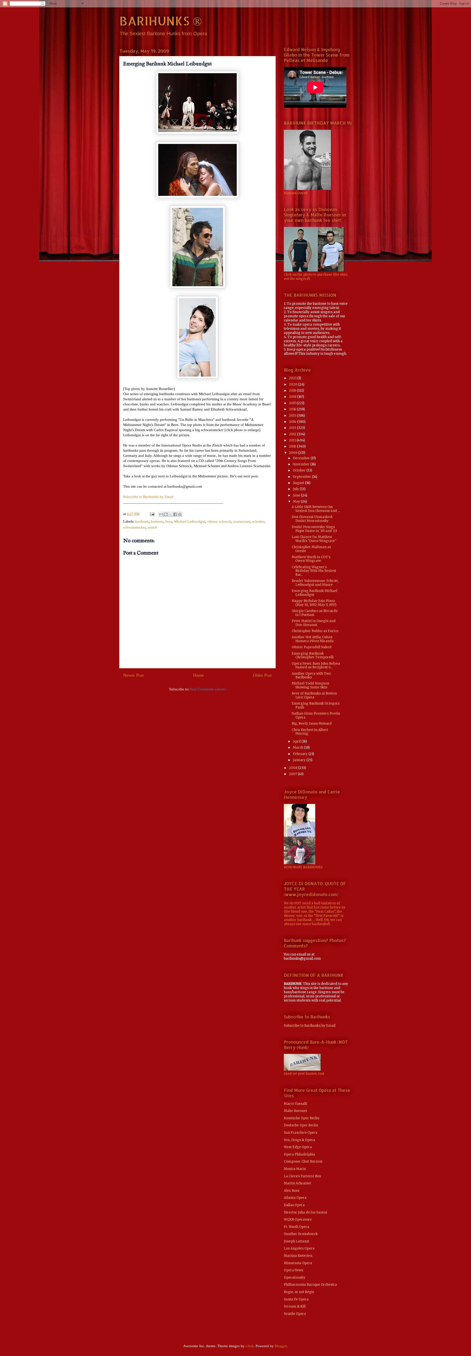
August (299, 483)
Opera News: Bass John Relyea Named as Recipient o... (316, 665)
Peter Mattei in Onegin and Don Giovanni (314, 623)
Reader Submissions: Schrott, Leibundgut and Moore (315, 583)
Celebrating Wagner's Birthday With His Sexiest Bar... (314, 571)
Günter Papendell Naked (311, 647)
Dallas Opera (294, 1205)
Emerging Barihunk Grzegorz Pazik (316, 705)
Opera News (293, 1270)
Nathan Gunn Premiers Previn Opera (316, 715)
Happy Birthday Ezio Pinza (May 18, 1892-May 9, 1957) (314, 603)
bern (168, 521)
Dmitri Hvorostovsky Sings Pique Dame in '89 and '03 (314, 529)
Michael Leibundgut (189, 521)
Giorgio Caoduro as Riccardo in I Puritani (315, 613)
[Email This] (161, 514)
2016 (293, 409)
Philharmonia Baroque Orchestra (310, 1285)
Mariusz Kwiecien (298, 1256)
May (297, 501)
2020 (293, 384)
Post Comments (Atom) (208, 689)
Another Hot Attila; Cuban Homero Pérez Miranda (313, 639)
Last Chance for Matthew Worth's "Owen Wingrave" (314, 539)
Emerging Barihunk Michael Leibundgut (314, 593)
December (302, 458)
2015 (293, 415)
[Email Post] (151, 514)
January (299, 760)
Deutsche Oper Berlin (301, 1125)
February (300, 754)
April (297, 741)
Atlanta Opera (295, 1198)
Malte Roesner (295, 1111)
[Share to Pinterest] (179, 514)
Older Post (262, 675)
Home (198, 675)
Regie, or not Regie (299, 1292)
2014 (293, 422)
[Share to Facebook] (175, 514)
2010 (293, 446)
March (298, 747)
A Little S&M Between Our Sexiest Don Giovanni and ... (316, 509)
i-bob (250, 1346)
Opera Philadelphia (299, 1154)
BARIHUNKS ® (160, 20)
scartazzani (241, 521)
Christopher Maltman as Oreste (311, 549)
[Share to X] (170, 514)
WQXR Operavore (298, 1219)
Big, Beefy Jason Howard (312, 723)
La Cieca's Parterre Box (302, 1176)
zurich (152, 527)
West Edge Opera (298, 1147)
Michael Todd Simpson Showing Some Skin (310, 685)
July (296, 489)
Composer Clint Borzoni (303, 1161)
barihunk (142, 521)
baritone (157, 521)
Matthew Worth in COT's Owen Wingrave (311, 559)
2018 (293, 397)
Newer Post (133, 675)
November (301, 464)
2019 (293, 391)
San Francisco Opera (300, 1133)
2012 (293, 434)
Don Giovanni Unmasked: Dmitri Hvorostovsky (312, 519)
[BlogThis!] (165, 514)
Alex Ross (291, 1191)
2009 (293, 453)
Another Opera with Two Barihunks (311, 676)
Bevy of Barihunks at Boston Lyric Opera (314, 695)
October (299, 470)
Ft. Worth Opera (296, 1227)
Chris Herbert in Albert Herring (310, 732)
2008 (293, 768)
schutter (258, 521)
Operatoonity (294, 1277)
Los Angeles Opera (299, 1248)
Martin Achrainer (298, 1183)
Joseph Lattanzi (296, 1241)
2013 (293, 428)
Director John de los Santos (305, 1212)
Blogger (281, 1346)
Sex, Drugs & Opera (299, 1140)
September (302, 477)
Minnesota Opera (298, 1263)
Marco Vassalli (295, 1104)
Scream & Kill (295, 1306)
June (297, 495)
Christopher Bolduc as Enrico (315, 631)
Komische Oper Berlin (301, 1118)
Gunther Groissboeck (301, 1234)
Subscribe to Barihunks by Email (148, 497)
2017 (293, 403)
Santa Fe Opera (296, 1299)
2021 (293, 378)
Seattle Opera (295, 1314)
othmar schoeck (219, 521)
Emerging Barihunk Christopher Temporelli (313, 655)
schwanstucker (134, 527)
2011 (293, 440)
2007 (293, 774)
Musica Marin (295, 1169)
